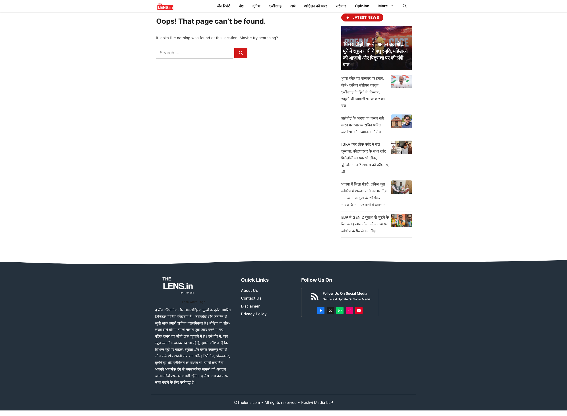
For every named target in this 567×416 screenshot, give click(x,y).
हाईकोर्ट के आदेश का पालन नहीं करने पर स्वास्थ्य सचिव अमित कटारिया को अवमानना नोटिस (362, 125)
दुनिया (256, 6)
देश (241, 6)
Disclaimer (250, 306)
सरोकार (341, 6)
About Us (249, 290)
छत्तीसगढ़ (275, 6)
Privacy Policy (254, 314)
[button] (404, 6)
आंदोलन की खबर (315, 6)
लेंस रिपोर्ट (223, 6)
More (383, 6)
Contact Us (251, 298)
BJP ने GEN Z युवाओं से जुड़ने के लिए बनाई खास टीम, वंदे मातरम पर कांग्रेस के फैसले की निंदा (365, 224)
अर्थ (292, 6)
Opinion (362, 6)
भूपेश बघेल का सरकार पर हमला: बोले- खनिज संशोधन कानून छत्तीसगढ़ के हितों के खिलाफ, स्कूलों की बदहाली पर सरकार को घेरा (363, 92)
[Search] (240, 53)
